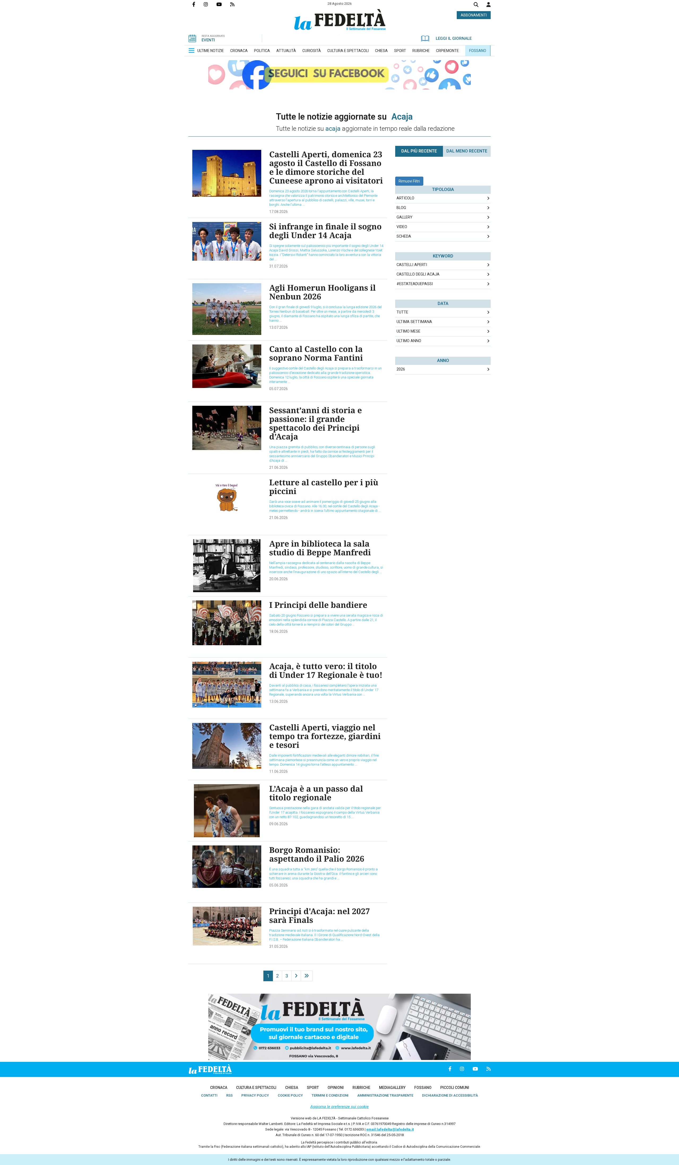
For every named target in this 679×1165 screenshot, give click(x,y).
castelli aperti (412, 265)
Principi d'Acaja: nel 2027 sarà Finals (319, 915)
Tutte (402, 312)
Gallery (404, 217)
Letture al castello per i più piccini (323, 486)
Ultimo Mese (408, 331)
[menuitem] (211, 50)
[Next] (296, 976)
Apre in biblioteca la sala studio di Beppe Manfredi (320, 548)
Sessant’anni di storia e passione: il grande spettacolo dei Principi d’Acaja (315, 423)
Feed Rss (236, 4)
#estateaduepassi (415, 284)
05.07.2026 (278, 389)
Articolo (405, 198)
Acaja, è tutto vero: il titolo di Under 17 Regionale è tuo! (325, 670)
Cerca (476, 5)
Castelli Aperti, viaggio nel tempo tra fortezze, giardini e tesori (325, 736)
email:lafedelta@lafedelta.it (390, 1129)
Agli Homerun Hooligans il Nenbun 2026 (322, 292)
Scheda (404, 236)
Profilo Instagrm (210, 4)
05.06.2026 (278, 885)
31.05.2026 (278, 946)
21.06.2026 (278, 467)
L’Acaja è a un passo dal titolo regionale (316, 793)
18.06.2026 (278, 631)
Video (402, 227)
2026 (401, 369)
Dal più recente (419, 151)
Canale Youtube (223, 4)
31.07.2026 (278, 266)
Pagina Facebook (198, 4)
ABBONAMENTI (474, 15)
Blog (401, 208)
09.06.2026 (278, 824)
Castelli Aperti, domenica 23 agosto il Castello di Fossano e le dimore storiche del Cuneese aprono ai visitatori (326, 167)
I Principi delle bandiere (318, 604)
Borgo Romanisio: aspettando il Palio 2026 (316, 854)
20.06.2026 (278, 579)
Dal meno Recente (466, 151)
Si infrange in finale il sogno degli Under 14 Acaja (325, 231)
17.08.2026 (278, 212)
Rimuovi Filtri (409, 181)
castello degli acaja (418, 274)
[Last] (306, 976)
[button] (488, 4)
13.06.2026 (278, 701)
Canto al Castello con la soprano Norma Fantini (316, 353)
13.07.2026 (278, 327)
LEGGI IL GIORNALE (454, 38)
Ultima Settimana (414, 322)
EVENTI (208, 40)
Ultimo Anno (409, 341)
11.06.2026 (278, 771)
